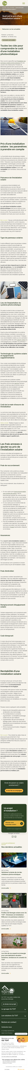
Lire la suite (5, 888)
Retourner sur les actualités (11, 29)
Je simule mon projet (9, 1004)
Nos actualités (10, 7)
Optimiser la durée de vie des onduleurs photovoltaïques (11, 873)
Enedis (12, 527)
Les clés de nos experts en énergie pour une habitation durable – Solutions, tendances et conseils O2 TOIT (13, 956)
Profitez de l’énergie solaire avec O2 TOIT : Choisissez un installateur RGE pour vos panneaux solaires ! (14, 915)
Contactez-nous (6, 1027)
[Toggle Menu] (23, 3)
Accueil (4, 7)
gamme (16, 383)
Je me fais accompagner (14, 790)
